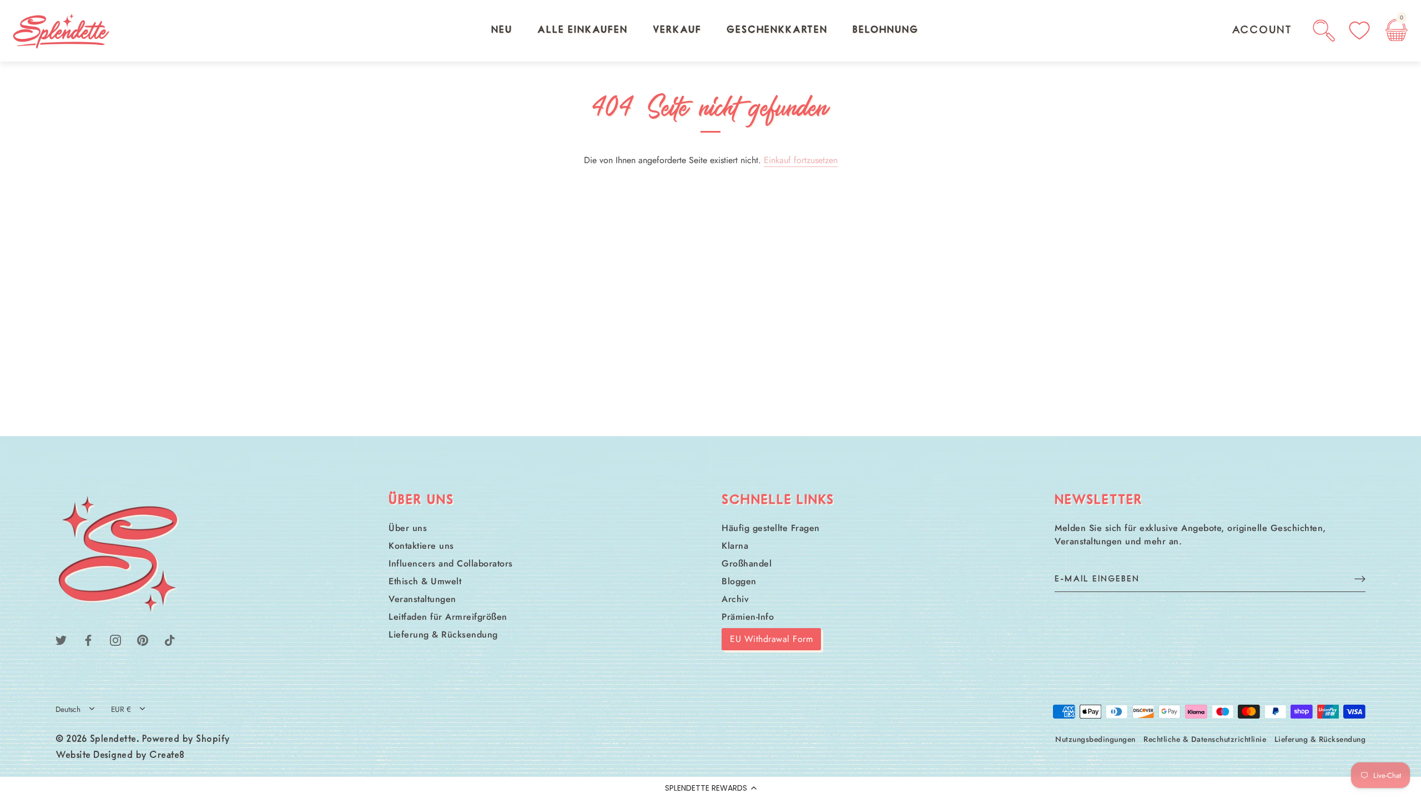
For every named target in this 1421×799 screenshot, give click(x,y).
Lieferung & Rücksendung (443, 634)
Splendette (113, 740)
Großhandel (747, 563)
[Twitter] (61, 639)
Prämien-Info (748, 616)
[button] (710, 788)
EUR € (121, 709)
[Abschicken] (1359, 578)
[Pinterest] (142, 639)
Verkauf (677, 31)
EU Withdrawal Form (771, 639)
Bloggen (739, 581)
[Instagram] (115, 639)
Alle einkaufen (582, 31)
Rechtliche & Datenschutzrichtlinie (1204, 739)
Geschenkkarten (777, 31)
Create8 (167, 756)
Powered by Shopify (186, 740)
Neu (501, 31)
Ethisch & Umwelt (425, 581)
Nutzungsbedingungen (1095, 739)
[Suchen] (1324, 30)
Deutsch (68, 709)
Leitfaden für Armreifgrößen (448, 616)
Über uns (408, 528)
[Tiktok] (169, 639)
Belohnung (886, 31)
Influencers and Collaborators (451, 563)
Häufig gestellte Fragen (771, 528)
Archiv (735, 599)
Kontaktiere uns (421, 545)
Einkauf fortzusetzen (801, 160)
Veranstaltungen (422, 599)
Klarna (735, 545)
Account (1262, 30)
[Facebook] (88, 639)
